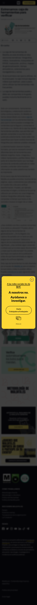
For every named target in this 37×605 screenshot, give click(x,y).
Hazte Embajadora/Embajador (18, 310)
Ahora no (18, 324)
